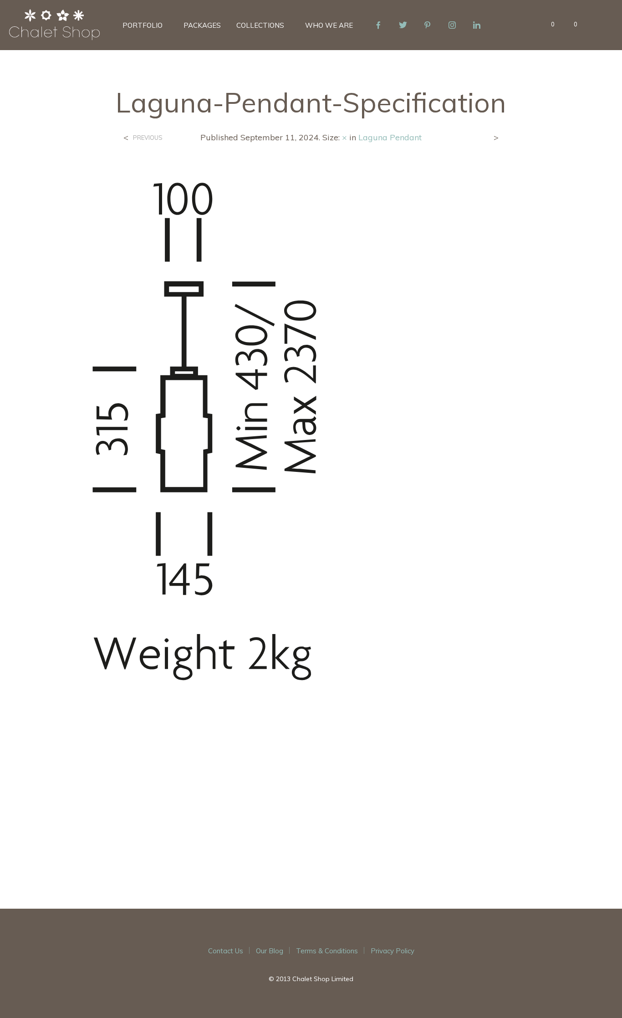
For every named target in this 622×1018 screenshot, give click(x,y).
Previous (148, 138)
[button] (547, 24)
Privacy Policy (392, 950)
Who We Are (329, 25)
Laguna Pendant (390, 137)
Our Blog (269, 950)
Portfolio (142, 25)
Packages (202, 25)
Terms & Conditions (327, 950)
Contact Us (225, 950)
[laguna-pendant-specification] (311, 518)
